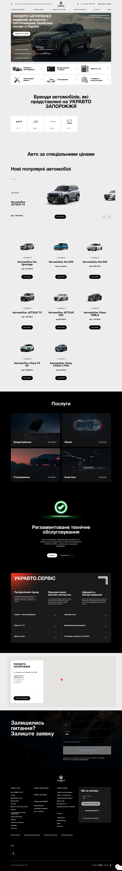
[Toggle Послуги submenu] (63, 813)
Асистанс (60, 826)
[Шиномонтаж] (106, 616)
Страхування (61, 817)
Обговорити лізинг (45, 53)
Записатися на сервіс (21, 49)
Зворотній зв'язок (16, 816)
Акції (109, 9)
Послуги (97, 9)
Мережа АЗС (15, 801)
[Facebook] (13, 853)
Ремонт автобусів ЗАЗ (64, 795)
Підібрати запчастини (46, 49)
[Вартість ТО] (56, 627)
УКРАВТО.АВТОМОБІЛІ (41, 801)
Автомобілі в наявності (41, 808)
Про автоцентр (15, 835)
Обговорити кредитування (23, 53)
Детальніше (60, 216)
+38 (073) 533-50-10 (92, 810)
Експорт (13, 803)
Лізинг (59, 823)
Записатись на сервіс (104, 4)
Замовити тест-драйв (21, 33)
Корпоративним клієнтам (32, 835)
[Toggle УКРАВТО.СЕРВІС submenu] (68, 788)
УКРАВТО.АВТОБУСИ (80, 9)
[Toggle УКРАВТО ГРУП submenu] (21, 788)
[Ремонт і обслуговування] (56, 616)
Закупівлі (14, 825)
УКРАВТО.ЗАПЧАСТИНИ (59, 9)
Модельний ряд (39, 805)
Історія (13, 795)
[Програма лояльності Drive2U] (106, 637)
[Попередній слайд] (104, 217)
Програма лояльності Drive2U (66, 806)
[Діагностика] (56, 637)
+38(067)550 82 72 (18, 677)
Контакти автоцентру (50, 835)
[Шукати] (78, 4)
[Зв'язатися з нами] (117, 866)
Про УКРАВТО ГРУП (17, 792)
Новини (13, 819)
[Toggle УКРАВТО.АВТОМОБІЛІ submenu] (49, 801)
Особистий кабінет (67, 835)
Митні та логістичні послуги (19, 806)
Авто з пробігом (39, 811)
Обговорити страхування (22, 58)
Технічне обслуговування (64, 792)
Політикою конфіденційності (81, 759)
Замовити (52, 555)
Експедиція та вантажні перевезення (18, 813)
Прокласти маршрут (22, 698)
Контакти (14, 828)
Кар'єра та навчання (17, 822)
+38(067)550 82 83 (18, 676)
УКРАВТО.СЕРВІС (39, 9)
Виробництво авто (16, 798)
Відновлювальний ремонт (65, 798)
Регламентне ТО (62, 803)
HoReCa (13, 809)
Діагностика (60, 801)
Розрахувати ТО (66, 555)
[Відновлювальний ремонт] (106, 627)
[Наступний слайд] (109, 217)
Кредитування (61, 820)
